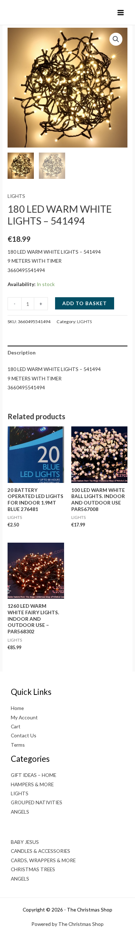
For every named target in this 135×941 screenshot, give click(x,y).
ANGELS (20, 812)
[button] (115, 39)
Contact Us (23, 735)
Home (17, 708)
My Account (24, 717)
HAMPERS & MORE (32, 784)
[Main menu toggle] (121, 12)
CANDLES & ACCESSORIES (40, 851)
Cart (16, 726)
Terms (18, 745)
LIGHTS (16, 196)
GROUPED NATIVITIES (36, 802)
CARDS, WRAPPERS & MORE (43, 860)
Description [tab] (22, 352)
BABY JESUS (25, 842)
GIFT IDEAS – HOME (33, 775)
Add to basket (84, 303)
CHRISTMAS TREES (33, 869)
